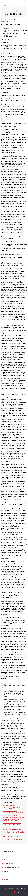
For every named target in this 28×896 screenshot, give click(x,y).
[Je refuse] (26, 890)
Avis (4, 859)
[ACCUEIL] (2, 5)
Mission (5, 855)
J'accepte (10, 892)
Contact (5, 875)
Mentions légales (7, 879)
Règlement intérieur (8, 884)
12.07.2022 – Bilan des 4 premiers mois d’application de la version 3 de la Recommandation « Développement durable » (12, 825)
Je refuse (18, 892)
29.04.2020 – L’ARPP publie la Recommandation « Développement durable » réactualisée (11, 807)
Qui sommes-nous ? (8, 851)
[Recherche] (25, 2)
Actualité (5, 871)
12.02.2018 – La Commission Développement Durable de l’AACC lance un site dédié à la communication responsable (13, 819)
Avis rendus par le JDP (8, 863)
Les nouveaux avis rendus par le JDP (12, 867)
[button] (2, 2)
